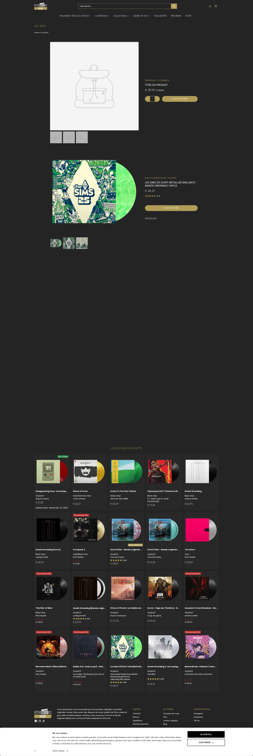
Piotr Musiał (80, 553)
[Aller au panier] (215, 6)
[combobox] (124, 6)
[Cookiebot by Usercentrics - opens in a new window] (35, 751)
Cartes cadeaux (170, 720)
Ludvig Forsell (48, 553)
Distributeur (150, 80)
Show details (58, 751)
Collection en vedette (126, 448)
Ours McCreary (126, 553)
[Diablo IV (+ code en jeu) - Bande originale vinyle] (89, 647)
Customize (205, 742)
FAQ (165, 717)
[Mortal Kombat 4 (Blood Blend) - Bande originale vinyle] (52, 647)
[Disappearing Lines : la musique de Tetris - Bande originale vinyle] (52, 471)
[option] (56, 137)
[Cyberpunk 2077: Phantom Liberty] (163, 471)
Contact (137, 713)
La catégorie (163, 80)
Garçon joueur (52, 495)
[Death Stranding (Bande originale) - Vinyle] (89, 588)
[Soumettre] (174, 6)
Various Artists (193, 495)
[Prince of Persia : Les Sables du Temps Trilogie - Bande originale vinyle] (126, 588)
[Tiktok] (44, 721)
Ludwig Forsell (89, 612)
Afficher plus (151, 218)
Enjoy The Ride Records (155, 178)
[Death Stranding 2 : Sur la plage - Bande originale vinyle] (163, 647)
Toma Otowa (82, 495)
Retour (136, 717)
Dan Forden (52, 670)
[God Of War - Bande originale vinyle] (126, 530)
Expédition (137, 720)
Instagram (198, 713)
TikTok (197, 720)
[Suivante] (134, 192)
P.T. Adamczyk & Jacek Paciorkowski (163, 496)
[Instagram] (40, 721)
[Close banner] (231, 732)
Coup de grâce (163, 612)
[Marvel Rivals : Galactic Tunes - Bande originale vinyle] (201, 647)
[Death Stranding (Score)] (52, 530)
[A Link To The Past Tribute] (126, 471)
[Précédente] (54, 192)
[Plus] (157, 99)
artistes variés (201, 612)
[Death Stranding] (201, 471)
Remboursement (141, 724)
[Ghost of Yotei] (89, 471)
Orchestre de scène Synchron (201, 670)
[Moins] (147, 99)
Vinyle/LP (172, 178)
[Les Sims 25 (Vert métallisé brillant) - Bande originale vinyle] (126, 647)
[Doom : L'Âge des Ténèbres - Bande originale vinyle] (163, 588)
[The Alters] (201, 530)
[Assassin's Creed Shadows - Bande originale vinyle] (201, 588)
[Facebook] (36, 721)
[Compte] (210, 6)
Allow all (206, 734)
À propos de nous (171, 713)
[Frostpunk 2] (89, 530)
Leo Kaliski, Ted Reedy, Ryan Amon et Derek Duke (89, 671)
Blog (165, 724)
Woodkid (163, 670)
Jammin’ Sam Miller (123, 495)
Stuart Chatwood (126, 612)
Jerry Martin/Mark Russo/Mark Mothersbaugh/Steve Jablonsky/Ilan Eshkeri (126, 673)
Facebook (198, 717)
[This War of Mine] (52, 588)
